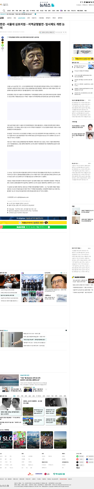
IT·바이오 (32, 10)
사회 (37, 10)
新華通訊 (64, 459)
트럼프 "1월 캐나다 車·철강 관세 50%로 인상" (38, 391)
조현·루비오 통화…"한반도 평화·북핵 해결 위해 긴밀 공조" (16, 14)
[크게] (66, 32)
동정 (31, 467)
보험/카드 (34, 18)
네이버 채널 (81, 456)
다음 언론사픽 (91, 456)
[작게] (63, 32)
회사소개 (2, 479)
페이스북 (90, 459)
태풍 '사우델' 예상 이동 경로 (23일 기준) (50, 298)
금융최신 (9, 18)
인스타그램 (91, 462)
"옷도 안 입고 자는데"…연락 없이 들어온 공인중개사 (35, 339)
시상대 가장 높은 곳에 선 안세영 (7, 290)
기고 (29, 459)
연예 (57, 10)
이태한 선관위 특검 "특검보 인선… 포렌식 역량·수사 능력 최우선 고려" (56, 290)
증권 (15, 18)
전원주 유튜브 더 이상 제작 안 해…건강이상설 (34, 345)
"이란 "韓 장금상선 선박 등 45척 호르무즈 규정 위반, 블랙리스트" (30, 379)
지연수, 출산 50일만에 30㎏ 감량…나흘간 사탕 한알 (35, 336)
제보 (85, 10)
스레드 (81, 465)
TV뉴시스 (73, 10)
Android (63, 464)
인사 (22, 467)
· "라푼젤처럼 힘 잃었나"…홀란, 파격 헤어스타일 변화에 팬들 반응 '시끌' (83, 287)
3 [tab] (64, 272)
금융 (24, 10)
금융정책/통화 (21, 18)
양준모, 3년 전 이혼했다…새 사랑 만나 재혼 (32, 402)
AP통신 (63, 456)
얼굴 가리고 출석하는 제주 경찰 (7, 295)
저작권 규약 (28, 479)
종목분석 (48, 18)
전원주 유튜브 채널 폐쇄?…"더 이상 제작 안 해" (10, 418)
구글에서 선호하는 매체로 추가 (47, 32)
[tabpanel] (56, 283)
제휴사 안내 (15, 479)
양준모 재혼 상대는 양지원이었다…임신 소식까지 (10, 413)
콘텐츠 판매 (21, 479)
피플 (73, 206)
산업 (27, 10)
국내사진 (43, 456)
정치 (13, 10)
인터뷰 (23, 462)
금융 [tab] (89, 62)
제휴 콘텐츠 (80, 10)
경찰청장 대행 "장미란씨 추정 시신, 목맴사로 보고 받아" (50, 420)
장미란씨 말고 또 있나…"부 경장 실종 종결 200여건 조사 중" (38, 411)
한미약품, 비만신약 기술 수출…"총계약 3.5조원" (10, 423)
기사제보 (39, 479)
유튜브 (81, 459)
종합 (14, 396)
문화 (49, 10)
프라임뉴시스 (85, 5)
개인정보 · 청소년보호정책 (52, 479)
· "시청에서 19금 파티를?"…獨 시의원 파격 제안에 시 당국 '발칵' (83, 292)
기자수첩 (74, 122)
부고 (27, 467)
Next (46, 389)
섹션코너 (23, 465)
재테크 (54, 18)
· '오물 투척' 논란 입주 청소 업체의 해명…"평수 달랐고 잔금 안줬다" (83, 290)
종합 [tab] (93, 62)
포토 (69, 10)
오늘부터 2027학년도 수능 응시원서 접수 (9, 298)
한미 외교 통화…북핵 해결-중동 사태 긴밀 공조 (16, 391)
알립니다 (70, 479)
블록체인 (60, 18)
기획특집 (30, 462)
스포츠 (53, 10)
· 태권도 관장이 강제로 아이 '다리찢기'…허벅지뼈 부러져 (83, 285)
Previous (1, 389)
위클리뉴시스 (91, 5)
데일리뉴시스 (30, 465)
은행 (28, 18)
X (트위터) (81, 462)
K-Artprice (79, 5)
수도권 (41, 10)
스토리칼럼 (30, 456)
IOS (63, 467)
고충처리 (33, 479)
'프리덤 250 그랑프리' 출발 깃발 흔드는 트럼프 (10, 301)
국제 (17, 10)
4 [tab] (66, 272)
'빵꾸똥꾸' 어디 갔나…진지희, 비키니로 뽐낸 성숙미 (35, 342)
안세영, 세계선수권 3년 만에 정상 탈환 (9, 292)
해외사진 (50, 456)
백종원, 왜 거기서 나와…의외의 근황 (32, 333)
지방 (46, 10)
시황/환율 (41, 18)
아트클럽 (23, 459)
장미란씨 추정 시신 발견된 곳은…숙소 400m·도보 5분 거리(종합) (50, 411)
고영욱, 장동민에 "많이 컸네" (38, 421)
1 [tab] (61, 272)
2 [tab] (62, 272)
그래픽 (43, 459)
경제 (20, 10)
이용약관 (44, 479)
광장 (65, 10)
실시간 (9, 10)
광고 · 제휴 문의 (8, 479)
